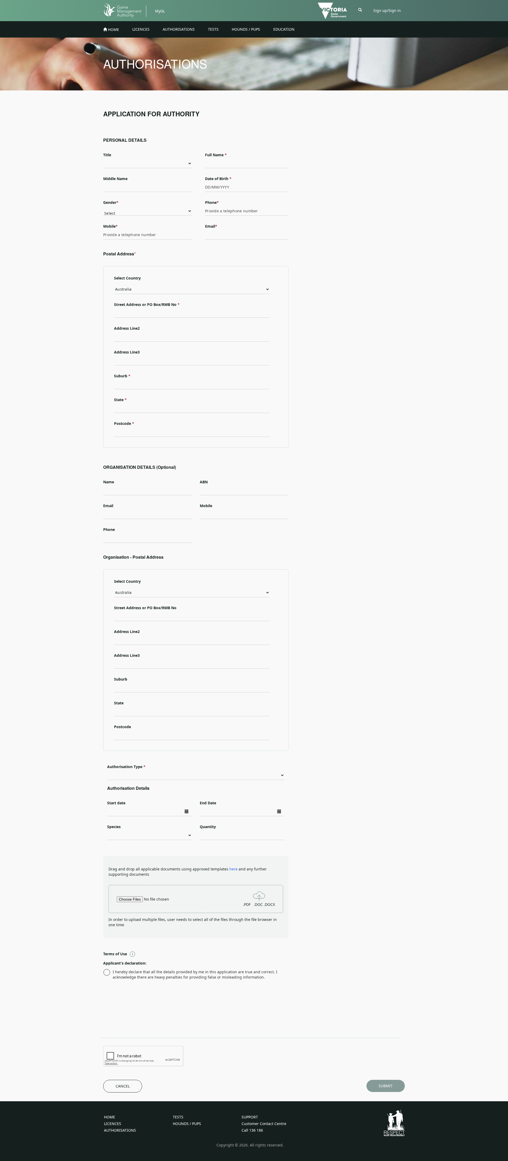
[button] (360, 9)
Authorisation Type (124, 766)
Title (107, 154)
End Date (208, 802)
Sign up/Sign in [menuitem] (387, 10)
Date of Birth (218, 178)
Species (114, 826)
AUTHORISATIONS (120, 1130)
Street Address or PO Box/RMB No (147, 304)
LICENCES (112, 1123)
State (120, 399)
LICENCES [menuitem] (140, 29)
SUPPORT (250, 1116)
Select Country (127, 278)
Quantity (208, 826)
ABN (204, 481)
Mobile (110, 226)
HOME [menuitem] (113, 29)
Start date (116, 802)
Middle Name (115, 178)
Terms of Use (115, 953)
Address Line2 (127, 328)
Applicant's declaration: (124, 963)
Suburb (122, 375)
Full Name (214, 154)
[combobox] (192, 313)
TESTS (178, 1116)
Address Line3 (127, 352)
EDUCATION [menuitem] (283, 29)
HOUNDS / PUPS (187, 1123)
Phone (212, 202)
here (234, 868)
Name (108, 481)
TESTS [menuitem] (213, 29)
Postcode (124, 423)
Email (211, 226)
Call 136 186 (252, 1130)
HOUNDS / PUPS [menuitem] (246, 29)
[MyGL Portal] (125, 9)
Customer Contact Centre (264, 1123)
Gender (111, 202)
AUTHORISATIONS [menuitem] (179, 29)
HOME (109, 1116)
